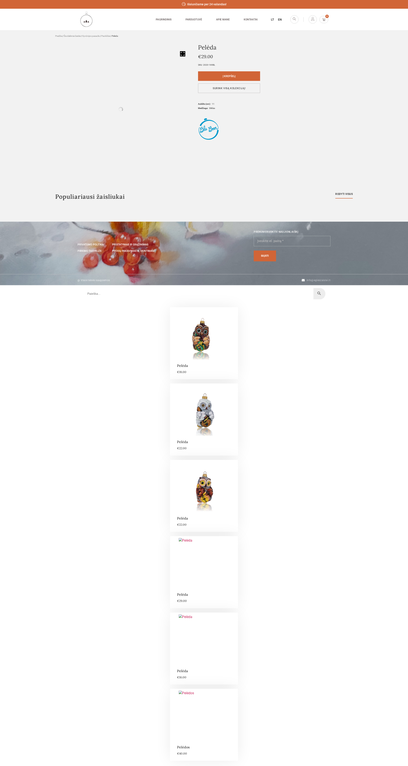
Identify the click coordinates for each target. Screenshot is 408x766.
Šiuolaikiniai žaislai (72, 36)
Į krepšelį (229, 76)
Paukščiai (105, 36)
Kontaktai (251, 19)
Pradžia (58, 36)
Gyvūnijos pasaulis (91, 36)
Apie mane (223, 19)
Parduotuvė (194, 19)
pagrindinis (163, 19)
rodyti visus (344, 194)
